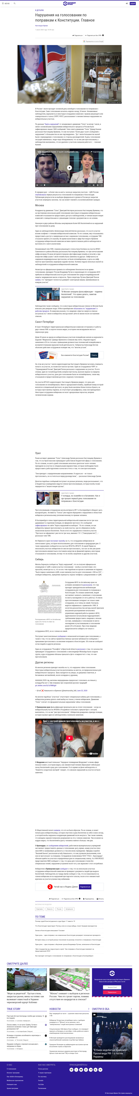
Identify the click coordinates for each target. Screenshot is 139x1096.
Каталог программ (13, 1073)
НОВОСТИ (55, 1009)
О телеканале (11, 1069)
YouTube (41, 1084)
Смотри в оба (100, 1009)
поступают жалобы (57, 541)
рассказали (87, 585)
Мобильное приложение (15, 1080)
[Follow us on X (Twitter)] (76, 1070)
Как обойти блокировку (15, 1077)
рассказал (81, 649)
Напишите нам (12, 1084)
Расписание (42, 1088)
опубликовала (40, 195)
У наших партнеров (44, 1073)
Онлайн (40, 1080)
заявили (57, 830)
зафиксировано (41, 525)
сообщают (64, 869)
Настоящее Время (41, 26)
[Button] (77, 35)
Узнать (94, 355)
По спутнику (42, 1077)
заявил (38, 280)
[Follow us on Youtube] (81, 1070)
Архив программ (12, 1088)
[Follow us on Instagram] (86, 1070)
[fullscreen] (102, 185)
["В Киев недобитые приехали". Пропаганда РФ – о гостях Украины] (112, 1036)
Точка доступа (43, 1069)
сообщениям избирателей (58, 846)
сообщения (61, 636)
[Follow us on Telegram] (91, 1070)
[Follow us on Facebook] (71, 1070)
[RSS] (95, 1070)
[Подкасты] (100, 1070)
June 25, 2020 (82, 690)
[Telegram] (126, 3)
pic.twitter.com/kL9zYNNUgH (45, 685)
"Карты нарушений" (51, 124)
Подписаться (85, 887)
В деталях (39, 10)
